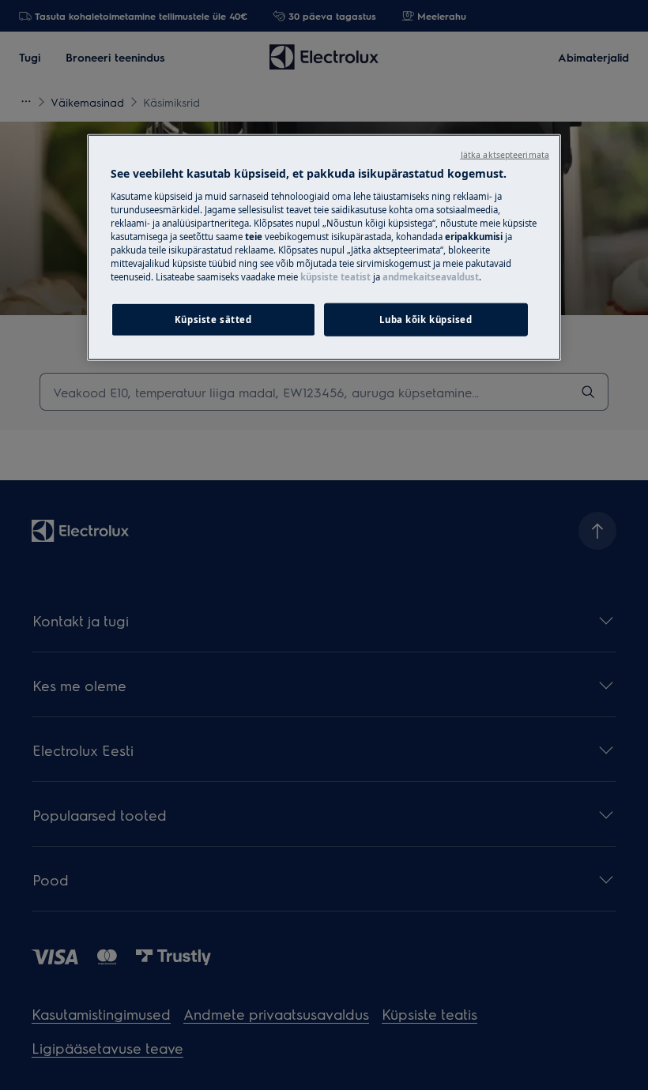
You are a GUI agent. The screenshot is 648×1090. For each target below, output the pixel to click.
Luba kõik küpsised (425, 319)
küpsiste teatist (335, 277)
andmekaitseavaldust (430, 277)
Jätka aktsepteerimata (505, 154)
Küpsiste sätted (213, 319)
